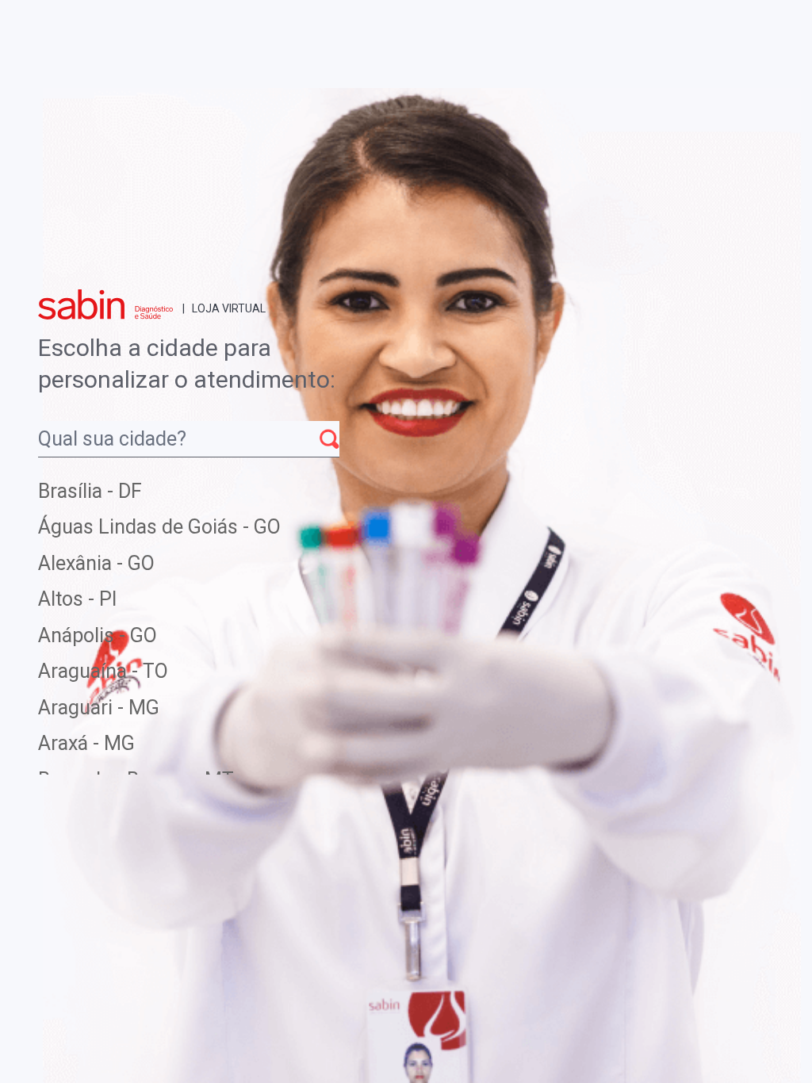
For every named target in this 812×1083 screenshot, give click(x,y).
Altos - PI (77, 598)
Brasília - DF (90, 491)
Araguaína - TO (103, 671)
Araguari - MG (98, 707)
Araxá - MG (86, 743)
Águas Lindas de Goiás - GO (159, 526)
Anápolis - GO (97, 635)
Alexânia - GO (96, 563)
